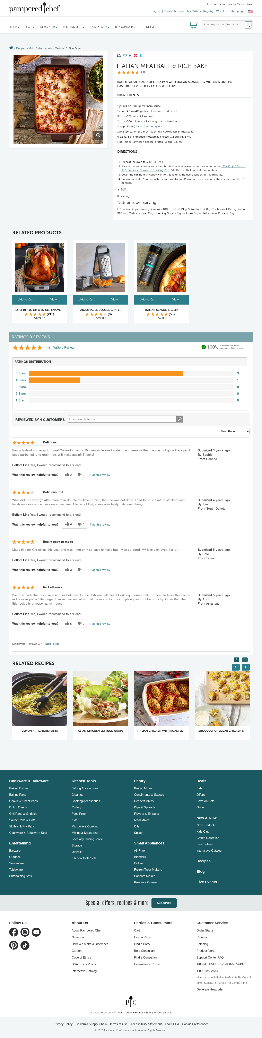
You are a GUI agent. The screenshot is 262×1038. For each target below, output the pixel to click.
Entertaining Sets (20, 876)
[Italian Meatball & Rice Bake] (58, 99)
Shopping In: (238, 11)
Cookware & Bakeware (29, 781)
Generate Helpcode (209, 989)
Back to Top (52, 643)
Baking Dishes (19, 788)
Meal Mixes (142, 820)
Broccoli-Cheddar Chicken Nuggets (227, 731)
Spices (138, 832)
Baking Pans (17, 794)
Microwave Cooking (85, 826)
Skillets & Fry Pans (22, 826)
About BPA (172, 1024)
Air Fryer (140, 850)
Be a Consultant (126, 27)
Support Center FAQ (210, 957)
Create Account (174, 11)
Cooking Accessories (86, 801)
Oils (136, 826)
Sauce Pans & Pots (22, 820)
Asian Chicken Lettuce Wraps (100, 731)
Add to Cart (26, 299)
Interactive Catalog (208, 850)
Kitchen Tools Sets (84, 858)
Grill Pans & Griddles (23, 813)
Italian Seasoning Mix (149, 126)
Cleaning (77, 794)
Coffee (138, 863)
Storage (77, 845)
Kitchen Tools (84, 781)
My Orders (194, 11)
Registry (208, 11)
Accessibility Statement (146, 1024)
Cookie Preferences (195, 1024)
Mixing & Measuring (85, 832)
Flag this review (100, 474)
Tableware (16, 869)
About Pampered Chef (86, 930)
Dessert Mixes (144, 801)
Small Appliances (149, 843)
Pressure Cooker (145, 882)
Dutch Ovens (18, 807)
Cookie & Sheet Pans (23, 801)
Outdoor (14, 857)
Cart (137, 930)
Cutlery (76, 807)
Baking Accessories (85, 788)
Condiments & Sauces (149, 794)
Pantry (140, 781)
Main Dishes (36, 48)
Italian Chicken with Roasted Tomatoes (168, 731)
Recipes (21, 48)
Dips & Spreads (144, 807)
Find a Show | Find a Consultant (230, 4)
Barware (14, 850)
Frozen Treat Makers (148, 869)
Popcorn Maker (144, 876)
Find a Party (142, 944)
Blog (200, 871)
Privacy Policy (63, 1024)
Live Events (152, 27)
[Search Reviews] (179, 419)
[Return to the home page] (11, 48)
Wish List (221, 11)
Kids (75, 820)
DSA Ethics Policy (84, 964)
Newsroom (79, 937)
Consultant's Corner (147, 964)
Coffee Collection (207, 838)
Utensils (77, 851)
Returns (201, 937)
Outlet (200, 807)
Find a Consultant (145, 957)
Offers (200, 794)
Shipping (202, 944)
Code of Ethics (81, 957)
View (53, 299)
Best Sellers (204, 844)
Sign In (156, 11)
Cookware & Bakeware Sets (28, 832)
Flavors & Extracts (146, 813)
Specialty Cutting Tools (87, 839)
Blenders (140, 857)
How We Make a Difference (90, 944)
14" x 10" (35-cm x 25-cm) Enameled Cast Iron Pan (51, 310)
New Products (206, 825)
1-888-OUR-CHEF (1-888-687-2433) (220, 964)
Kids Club (202, 831)
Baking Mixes (143, 788)
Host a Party (142, 937)
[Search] (248, 24)
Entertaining (20, 843)
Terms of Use (119, 1024)
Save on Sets (205, 801)
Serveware (16, 863)
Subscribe (164, 903)
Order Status (205, 930)
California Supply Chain (91, 1024)
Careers (77, 950)
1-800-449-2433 (207, 971)
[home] (131, 1001)
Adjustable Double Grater (100, 310)
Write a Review (63, 348)
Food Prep (79, 813)
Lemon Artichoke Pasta (40, 731)
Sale (199, 788)
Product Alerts (205, 950)
